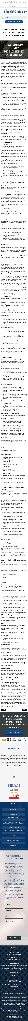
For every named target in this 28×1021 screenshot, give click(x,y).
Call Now (14, 732)
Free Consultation (14, 21)
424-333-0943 (13, 1)
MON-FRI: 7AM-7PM (14, 952)
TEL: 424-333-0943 (14, 950)
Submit (14, 938)
